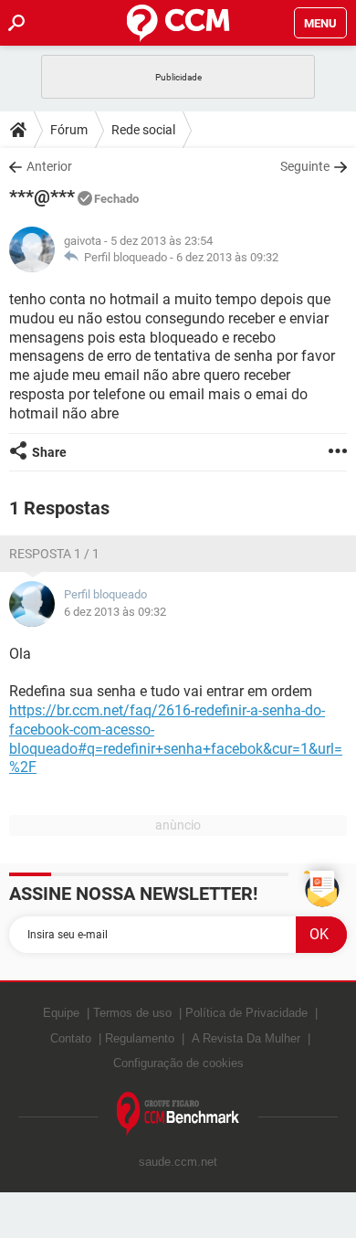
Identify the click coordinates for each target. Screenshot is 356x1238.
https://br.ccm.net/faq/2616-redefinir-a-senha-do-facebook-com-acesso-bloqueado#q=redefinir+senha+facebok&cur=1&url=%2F (175, 739)
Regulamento (139, 1038)
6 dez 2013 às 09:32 (227, 257)
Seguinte (305, 166)
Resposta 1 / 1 (54, 553)
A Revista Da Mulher (246, 1038)
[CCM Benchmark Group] (178, 1114)
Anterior (49, 166)
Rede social (143, 129)
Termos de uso (132, 1013)
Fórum (69, 129)
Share (49, 452)
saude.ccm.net (178, 1162)
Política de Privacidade (246, 1013)
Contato (70, 1038)
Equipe (61, 1013)
